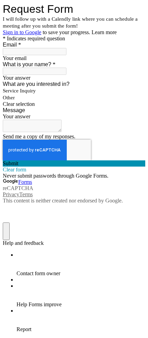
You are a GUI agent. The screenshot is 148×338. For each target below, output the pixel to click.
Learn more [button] (104, 32)
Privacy (11, 194)
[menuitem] (81, 264)
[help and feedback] (6, 231)
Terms (26, 194)
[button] (74, 104)
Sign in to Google (22, 32)
